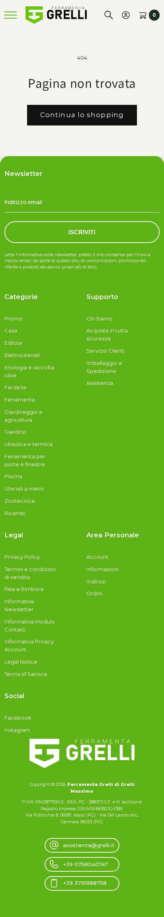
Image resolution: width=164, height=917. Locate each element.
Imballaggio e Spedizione (104, 367)
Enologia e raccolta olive (29, 371)
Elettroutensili (22, 355)
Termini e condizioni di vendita (30, 573)
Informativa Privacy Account (29, 645)
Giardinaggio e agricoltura (23, 416)
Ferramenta (19, 399)
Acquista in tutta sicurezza (107, 334)
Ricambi (14, 513)
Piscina (13, 476)
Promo (13, 318)
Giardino (15, 432)
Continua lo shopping (82, 115)
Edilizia (13, 343)
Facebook (17, 717)
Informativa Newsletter (19, 605)
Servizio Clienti (105, 350)
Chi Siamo (99, 318)
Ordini (94, 593)
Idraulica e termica (28, 444)
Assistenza (99, 383)
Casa (10, 330)
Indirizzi (96, 581)
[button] (108, 15)
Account (97, 557)
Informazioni (102, 569)
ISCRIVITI (81, 232)
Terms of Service (25, 674)
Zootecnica (19, 501)
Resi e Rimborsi (24, 589)
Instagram (17, 730)
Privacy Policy (22, 557)
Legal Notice (20, 661)
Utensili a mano (24, 488)
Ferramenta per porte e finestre (24, 460)
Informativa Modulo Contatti (29, 625)
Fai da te (15, 387)
